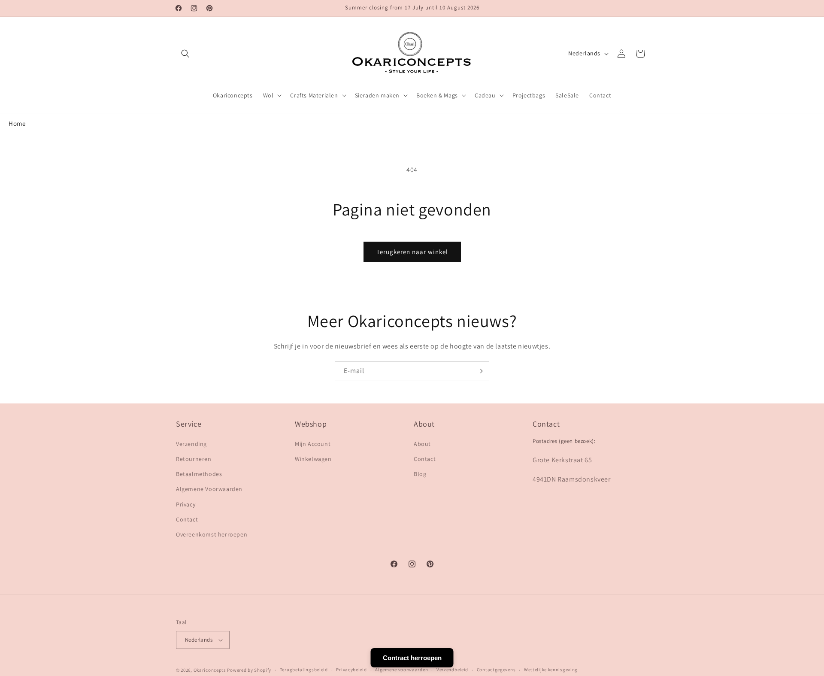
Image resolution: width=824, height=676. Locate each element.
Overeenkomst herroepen (211, 534)
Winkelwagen (313, 459)
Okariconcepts (210, 670)
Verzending (191, 444)
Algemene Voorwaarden (209, 489)
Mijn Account (312, 444)
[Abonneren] (479, 371)
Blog (420, 474)
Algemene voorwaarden (401, 670)
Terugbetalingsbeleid (304, 670)
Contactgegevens (496, 670)
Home (17, 123)
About (422, 444)
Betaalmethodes (199, 474)
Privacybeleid (351, 670)
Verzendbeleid (452, 670)
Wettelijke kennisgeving (551, 670)
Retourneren (194, 459)
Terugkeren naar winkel (412, 252)
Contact (187, 519)
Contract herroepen (412, 657)
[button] (185, 53)
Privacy (185, 504)
